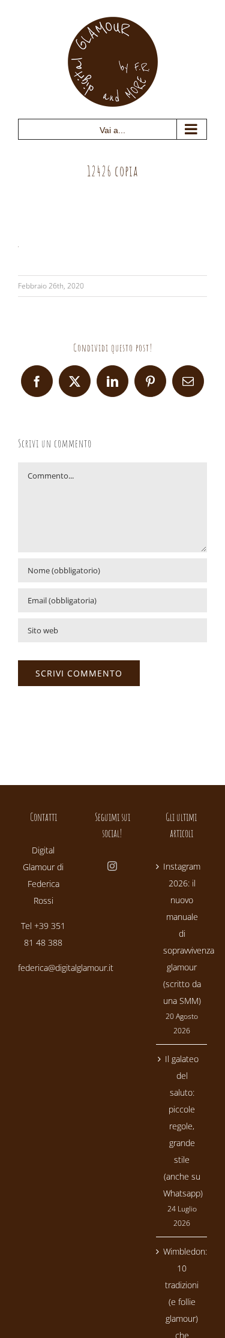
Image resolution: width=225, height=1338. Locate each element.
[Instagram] (112, 866)
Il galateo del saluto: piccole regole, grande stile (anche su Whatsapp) (182, 1126)
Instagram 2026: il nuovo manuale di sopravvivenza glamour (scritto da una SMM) (182, 933)
